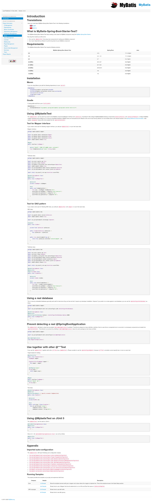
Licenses (6, 40)
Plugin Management (9, 44)
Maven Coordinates (9, 29)
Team (5, 52)
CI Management (8, 25)
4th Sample (43, 492)
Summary (6, 50)
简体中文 (34, 28)
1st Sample (43, 483)
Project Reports (7, 54)
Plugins (6, 46)
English (34, 25)
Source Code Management (11, 48)
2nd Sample (43, 486)
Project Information (7, 23)
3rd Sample (43, 489)
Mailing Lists (7, 42)
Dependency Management (10, 31)
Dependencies (7, 27)
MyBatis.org (12, 499)
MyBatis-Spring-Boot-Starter (84, 34)
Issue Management (9, 37)
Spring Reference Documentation (135, 118)
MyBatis (144, 4)
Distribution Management (10, 33)
